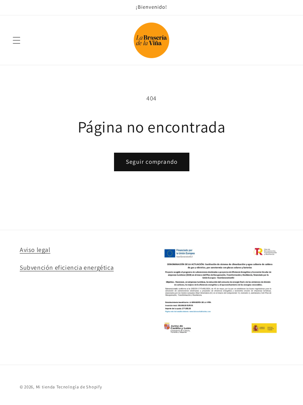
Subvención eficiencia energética (67, 267)
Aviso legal (35, 250)
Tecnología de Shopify (79, 387)
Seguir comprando (152, 161)
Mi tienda (45, 387)
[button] (16, 40)
